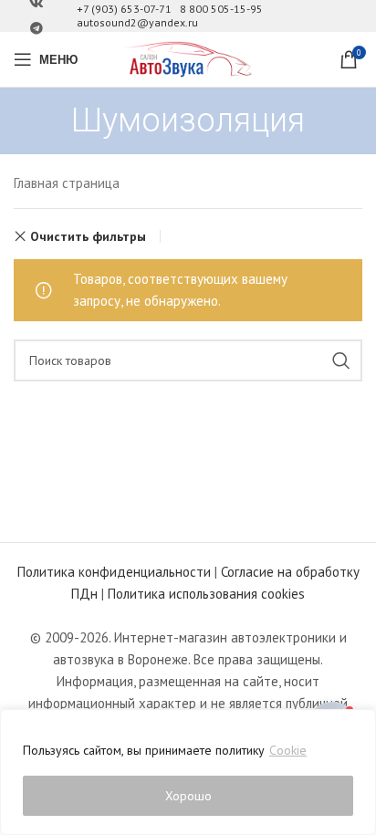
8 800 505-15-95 (221, 9)
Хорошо (188, 796)
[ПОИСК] (341, 360)
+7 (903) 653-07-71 (124, 9)
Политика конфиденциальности (114, 571)
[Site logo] (188, 58)
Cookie (288, 750)
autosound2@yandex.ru (137, 22)
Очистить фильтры (88, 236)
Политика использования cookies (206, 593)
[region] (188, 772)
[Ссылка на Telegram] (36, 28)
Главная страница (67, 183)
